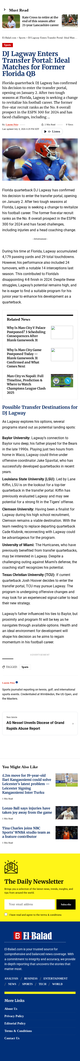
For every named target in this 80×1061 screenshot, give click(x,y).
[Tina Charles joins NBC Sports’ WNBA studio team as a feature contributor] (67, 832)
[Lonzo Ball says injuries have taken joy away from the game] (67, 812)
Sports (22, 37)
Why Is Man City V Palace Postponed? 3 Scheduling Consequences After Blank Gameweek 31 (26, 334)
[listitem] (31, 22)
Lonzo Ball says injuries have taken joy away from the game (27, 810)
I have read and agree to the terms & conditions (35, 915)
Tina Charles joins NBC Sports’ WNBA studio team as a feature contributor (26, 832)
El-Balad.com (9, 37)
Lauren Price (12, 124)
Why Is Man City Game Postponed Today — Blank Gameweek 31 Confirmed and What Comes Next (24, 358)
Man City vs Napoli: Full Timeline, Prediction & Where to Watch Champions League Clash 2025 (26, 384)
